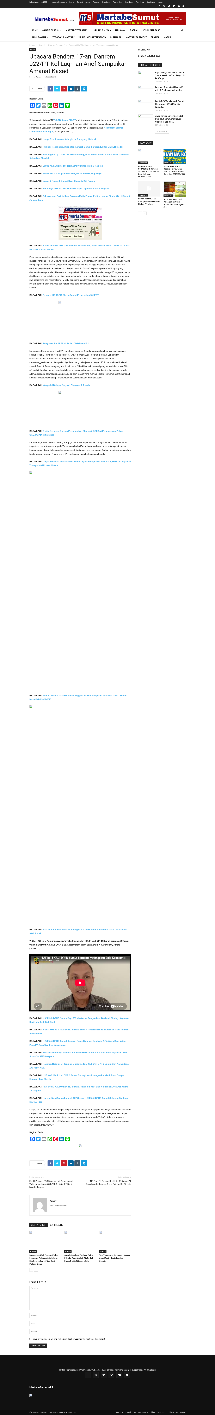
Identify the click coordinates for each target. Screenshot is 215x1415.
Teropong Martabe (63, 37)
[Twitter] (169, 6)
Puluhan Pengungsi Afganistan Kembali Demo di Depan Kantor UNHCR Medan (83, 147)
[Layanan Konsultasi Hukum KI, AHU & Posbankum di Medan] (145, 91)
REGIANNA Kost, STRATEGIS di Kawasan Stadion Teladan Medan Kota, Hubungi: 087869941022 (148, 171)
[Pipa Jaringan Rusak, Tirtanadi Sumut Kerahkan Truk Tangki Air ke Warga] (145, 76)
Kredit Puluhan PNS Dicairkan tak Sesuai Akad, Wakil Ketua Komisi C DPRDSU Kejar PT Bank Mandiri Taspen (51, 1184)
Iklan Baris (129, 2)
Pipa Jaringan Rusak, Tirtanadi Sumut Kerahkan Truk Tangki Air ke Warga (170, 75)
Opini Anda (151, 2)
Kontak (128, 1412)
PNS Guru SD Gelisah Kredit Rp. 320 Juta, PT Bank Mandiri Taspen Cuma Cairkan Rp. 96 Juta (108, 1183)
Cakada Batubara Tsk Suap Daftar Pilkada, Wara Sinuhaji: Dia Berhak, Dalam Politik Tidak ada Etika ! (79, 1258)
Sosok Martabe (151, 30)
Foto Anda (140, 2)
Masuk (160, 2)
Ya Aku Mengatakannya (92, 37)
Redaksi (96, 2)
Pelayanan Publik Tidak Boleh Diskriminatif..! (66, 343)
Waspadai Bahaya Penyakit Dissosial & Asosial (66, 385)
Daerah (134, 30)
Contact (80, 2)
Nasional (120, 30)
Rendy (38, 77)
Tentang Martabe (141, 1412)
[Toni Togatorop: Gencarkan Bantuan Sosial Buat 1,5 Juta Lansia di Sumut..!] (115, 1242)
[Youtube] (183, 6)
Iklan (153, 1412)
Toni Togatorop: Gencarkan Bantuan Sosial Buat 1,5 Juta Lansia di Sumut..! (114, 1258)
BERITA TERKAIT (39, 1225)
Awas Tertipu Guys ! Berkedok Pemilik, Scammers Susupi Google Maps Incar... (169, 119)
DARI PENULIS (56, 1225)
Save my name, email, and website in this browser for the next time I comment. (68, 1339)
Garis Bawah (38, 37)
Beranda (33, 45)
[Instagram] (164, 6)
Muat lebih (161, 131)
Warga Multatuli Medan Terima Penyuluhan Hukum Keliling (73, 166)
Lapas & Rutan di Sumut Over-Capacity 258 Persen (69, 181)
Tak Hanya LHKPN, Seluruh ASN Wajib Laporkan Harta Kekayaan (76, 188)
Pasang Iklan (117, 2)
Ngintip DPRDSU (50, 30)
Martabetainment (136, 37)
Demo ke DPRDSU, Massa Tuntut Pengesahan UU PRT (71, 295)
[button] (182, 30)
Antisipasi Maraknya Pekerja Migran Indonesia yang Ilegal (72, 173)
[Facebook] (159, 6)
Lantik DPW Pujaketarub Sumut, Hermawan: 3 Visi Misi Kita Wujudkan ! (169, 104)
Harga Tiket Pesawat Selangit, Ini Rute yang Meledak (69, 139)
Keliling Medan (102, 30)
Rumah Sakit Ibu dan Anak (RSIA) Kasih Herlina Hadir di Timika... (149, 201)
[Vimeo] (174, 6)
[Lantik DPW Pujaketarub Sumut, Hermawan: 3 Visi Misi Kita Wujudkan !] (145, 105)
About (88, 2)
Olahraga (115, 37)
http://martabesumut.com (58, 1205)
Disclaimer (106, 2)
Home (71, 2)
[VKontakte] (178, 6)
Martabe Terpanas (76, 30)
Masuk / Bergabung (59, 2)
